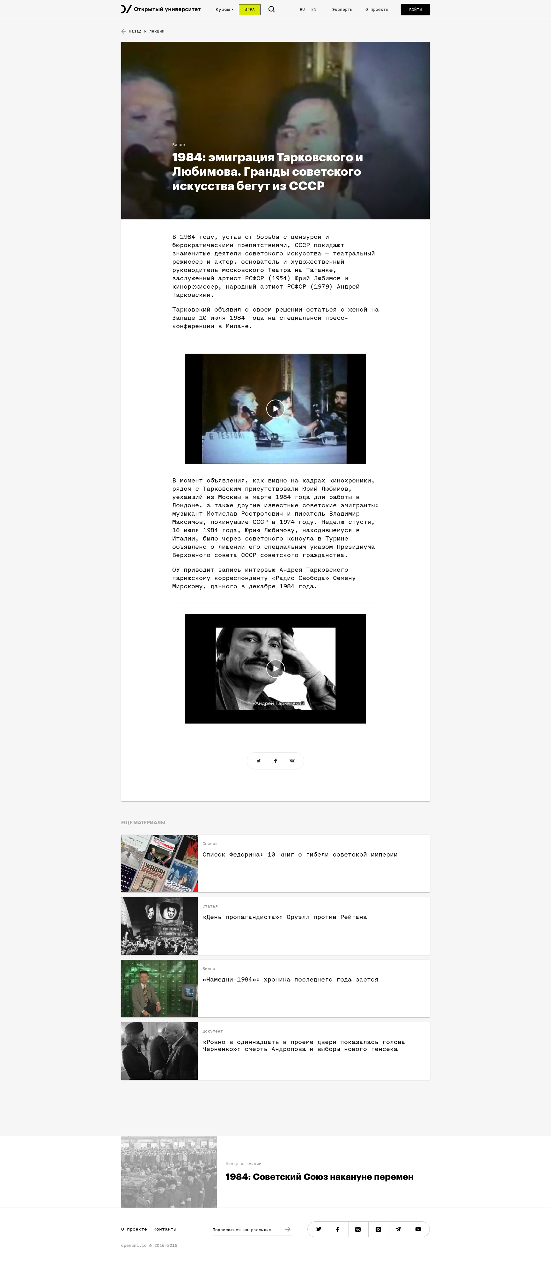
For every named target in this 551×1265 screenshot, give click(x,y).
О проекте (376, 9)
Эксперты (342, 9)
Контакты (164, 1229)
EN (313, 9)
